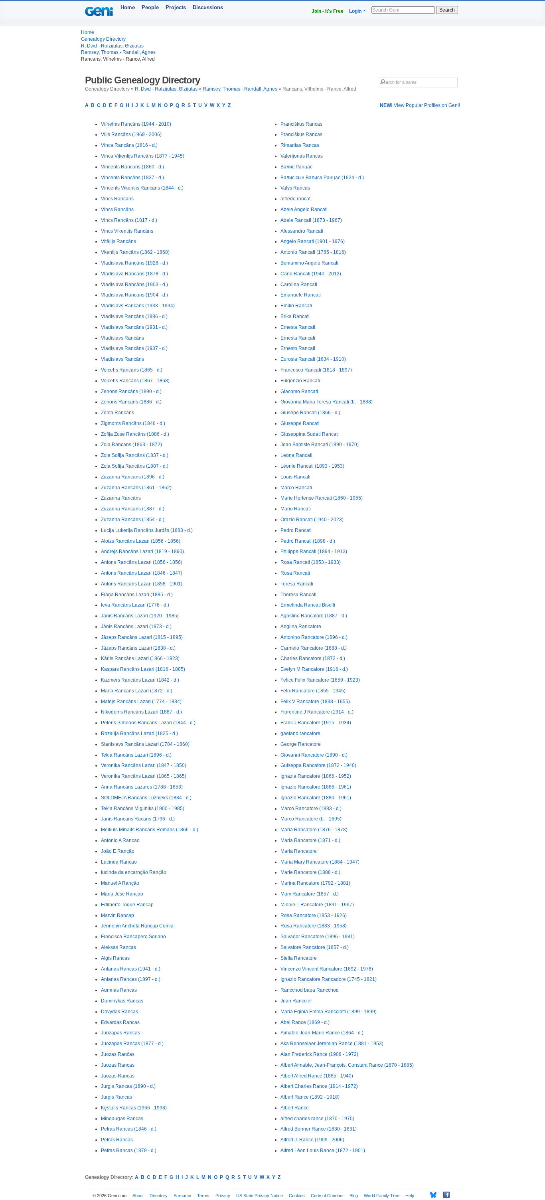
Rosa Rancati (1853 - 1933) (310, 562)
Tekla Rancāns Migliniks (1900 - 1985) (142, 808)
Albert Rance (294, 1108)
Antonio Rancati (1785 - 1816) (313, 252)
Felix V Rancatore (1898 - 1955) (315, 701)
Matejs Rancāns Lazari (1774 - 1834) (141, 701)
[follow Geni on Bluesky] (431, 1194)
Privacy (222, 1195)
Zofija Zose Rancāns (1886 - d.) (135, 434)
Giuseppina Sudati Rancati (309, 434)
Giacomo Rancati (299, 391)
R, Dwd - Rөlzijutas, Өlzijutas (112, 46)
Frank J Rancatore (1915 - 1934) (315, 723)
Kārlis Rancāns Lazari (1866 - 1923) (140, 658)
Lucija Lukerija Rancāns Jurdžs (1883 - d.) (147, 530)
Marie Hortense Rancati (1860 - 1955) (321, 498)
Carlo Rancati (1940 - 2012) (310, 274)
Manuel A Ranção (120, 883)
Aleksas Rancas (118, 947)
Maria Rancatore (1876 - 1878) (314, 829)
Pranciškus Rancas (301, 124)
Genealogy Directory (103, 39)
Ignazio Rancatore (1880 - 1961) (315, 798)
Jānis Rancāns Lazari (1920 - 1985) (140, 616)
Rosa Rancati (295, 573)
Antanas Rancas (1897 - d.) (130, 979)
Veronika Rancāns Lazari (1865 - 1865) (143, 776)
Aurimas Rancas (119, 990)
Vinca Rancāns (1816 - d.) (129, 145)
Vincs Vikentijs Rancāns (127, 231)
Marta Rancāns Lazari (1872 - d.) (136, 691)
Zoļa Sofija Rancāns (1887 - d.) (134, 466)
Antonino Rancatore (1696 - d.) (314, 637)
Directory (159, 1195)
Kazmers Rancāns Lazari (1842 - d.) (140, 680)
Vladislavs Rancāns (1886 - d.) (134, 316)
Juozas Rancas (117, 1065)
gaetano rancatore (300, 733)
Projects (176, 7)
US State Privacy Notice (259, 1195)
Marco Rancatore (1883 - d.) (311, 808)
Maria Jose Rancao (122, 894)
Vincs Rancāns (117, 209)
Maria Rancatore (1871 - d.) (310, 840)
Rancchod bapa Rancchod (309, 990)
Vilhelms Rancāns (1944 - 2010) (136, 124)
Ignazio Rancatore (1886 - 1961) (315, 787)
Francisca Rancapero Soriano (133, 936)
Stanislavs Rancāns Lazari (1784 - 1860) (145, 744)
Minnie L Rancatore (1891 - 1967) (317, 904)
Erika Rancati (295, 316)
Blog (354, 1195)
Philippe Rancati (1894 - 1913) (313, 551)
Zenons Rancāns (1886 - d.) (131, 402)
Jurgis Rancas (116, 1097)
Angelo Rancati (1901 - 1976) (312, 241)
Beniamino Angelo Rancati (309, 263)
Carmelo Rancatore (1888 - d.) (313, 648)
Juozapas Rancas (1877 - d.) (132, 1043)
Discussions (208, 7)
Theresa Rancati (298, 594)
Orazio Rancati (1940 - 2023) (312, 519)
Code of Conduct (327, 1195)
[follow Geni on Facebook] (444, 1194)
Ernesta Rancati (297, 327)
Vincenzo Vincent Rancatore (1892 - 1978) (326, 969)
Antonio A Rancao (120, 840)
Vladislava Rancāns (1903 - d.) (134, 284)
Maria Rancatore (298, 851)
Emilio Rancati (296, 305)
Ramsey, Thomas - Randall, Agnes (118, 52)
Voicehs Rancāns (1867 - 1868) (135, 381)
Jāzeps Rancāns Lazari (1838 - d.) (138, 648)
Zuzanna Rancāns (121, 498)
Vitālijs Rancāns (118, 241)
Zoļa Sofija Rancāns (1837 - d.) (134, 455)
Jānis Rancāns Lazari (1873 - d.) (136, 626)
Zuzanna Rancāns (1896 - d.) (132, 477)
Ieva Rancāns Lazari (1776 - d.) (135, 605)
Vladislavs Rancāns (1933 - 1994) (138, 305)
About (138, 1195)
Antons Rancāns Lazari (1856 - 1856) (141, 562)
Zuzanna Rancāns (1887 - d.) (132, 509)
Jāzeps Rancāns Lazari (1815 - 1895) (142, 637)
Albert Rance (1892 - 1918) (310, 1097)
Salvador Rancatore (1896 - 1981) (317, 936)
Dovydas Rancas (119, 1011)
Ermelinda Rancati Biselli (307, 605)
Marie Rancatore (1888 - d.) (310, 872)
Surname (182, 1195)
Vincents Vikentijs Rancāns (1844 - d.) (142, 188)
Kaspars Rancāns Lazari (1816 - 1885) (143, 669)
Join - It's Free (328, 11)
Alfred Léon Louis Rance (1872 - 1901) (322, 1150)
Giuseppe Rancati (300, 423)
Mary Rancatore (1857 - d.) (309, 894)
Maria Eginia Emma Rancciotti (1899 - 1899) (328, 1011)
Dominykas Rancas (122, 1001)
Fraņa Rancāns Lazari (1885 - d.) (137, 594)
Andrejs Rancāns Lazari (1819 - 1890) (142, 551)
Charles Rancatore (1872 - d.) (312, 658)
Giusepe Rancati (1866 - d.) (310, 412)
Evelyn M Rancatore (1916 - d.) (314, 669)
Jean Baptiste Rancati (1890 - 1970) (319, 444)
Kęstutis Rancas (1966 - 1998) (134, 1108)
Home (127, 7)
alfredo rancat (295, 199)
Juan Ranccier (296, 1001)
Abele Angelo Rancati (304, 209)
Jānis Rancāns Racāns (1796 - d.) (138, 819)
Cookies (297, 1195)
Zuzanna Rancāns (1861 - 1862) (136, 487)
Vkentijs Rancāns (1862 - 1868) (135, 252)
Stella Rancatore (298, 958)
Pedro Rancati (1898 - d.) (307, 541)
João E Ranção (117, 851)
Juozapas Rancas (120, 1033)
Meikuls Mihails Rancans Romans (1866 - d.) (149, 829)
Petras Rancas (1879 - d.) (128, 1150)
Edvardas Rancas (120, 1022)
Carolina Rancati (298, 284)
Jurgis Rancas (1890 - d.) (128, 1086)
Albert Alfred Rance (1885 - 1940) (316, 1076)
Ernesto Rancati (297, 348)
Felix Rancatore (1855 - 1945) (313, 691)
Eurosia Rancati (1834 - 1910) (313, 359)
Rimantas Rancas (299, 145)
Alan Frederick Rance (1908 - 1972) (319, 1054)
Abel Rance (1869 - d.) (305, 1022)
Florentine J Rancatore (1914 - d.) (316, 712)
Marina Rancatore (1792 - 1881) (315, 883)
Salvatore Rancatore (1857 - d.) (314, 947)
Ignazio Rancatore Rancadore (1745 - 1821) (328, 979)
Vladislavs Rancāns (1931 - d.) (134, 327)
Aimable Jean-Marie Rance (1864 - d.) (321, 1033)
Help (409, 1195)
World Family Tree (381, 1195)
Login (355, 11)
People (150, 7)
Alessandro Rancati (301, 231)
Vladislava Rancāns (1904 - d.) (134, 295)
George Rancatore (300, 744)
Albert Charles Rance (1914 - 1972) (319, 1086)
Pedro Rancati (296, 530)
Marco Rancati (296, 487)
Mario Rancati (295, 509)
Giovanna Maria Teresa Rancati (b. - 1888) (326, 402)
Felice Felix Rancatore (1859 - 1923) (320, 680)
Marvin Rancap (117, 915)
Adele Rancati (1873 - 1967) (311, 220)
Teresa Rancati (296, 584)
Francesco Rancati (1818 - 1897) (316, 370)
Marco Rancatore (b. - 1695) (311, 819)
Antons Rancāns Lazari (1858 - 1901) (141, 584)
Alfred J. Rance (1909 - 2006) (312, 1140)
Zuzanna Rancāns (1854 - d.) (132, 519)
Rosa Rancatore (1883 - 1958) (313, 926)
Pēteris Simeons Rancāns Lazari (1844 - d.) (148, 723)
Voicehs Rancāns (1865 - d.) (131, 370)
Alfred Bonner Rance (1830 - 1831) (318, 1129)
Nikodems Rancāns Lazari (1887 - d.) (141, 712)
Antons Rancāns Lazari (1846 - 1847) (141, 573)
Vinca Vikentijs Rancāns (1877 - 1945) (142, 156)
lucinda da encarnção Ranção (133, 872)
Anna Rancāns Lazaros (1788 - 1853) (142, 787)
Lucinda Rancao (119, 862)
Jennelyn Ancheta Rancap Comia (137, 926)
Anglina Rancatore (300, 626)
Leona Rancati (296, 455)
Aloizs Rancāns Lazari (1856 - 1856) (140, 541)
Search (447, 10)
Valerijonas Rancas (301, 156)
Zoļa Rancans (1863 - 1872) (131, 444)
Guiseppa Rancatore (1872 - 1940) (318, 765)
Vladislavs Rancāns (122, 338)
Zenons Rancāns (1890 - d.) (131, 391)
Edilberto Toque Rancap (127, 904)
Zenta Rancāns (117, 412)
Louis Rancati (295, 477)
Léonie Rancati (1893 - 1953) (312, 466)
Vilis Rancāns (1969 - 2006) (131, 134)
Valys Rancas (295, 188)
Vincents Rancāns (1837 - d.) (132, 177)
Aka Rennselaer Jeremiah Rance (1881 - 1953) (331, 1043)
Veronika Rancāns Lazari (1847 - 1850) (143, 765)
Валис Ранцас (296, 167)
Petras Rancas (117, 1140)
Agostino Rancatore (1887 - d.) (313, 616)
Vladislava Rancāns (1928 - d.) (134, 263)
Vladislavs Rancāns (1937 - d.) (134, 348)
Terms (203, 1195)
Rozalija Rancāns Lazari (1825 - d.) (139, 733)
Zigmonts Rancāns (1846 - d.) (133, 423)
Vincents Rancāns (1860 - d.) (132, 167)
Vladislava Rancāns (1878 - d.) (134, 274)
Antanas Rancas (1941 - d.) (130, 969)
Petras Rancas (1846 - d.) (128, 1129)
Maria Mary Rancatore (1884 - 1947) (319, 862)
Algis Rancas (115, 958)
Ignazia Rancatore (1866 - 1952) (315, 776)
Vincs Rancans (117, 199)
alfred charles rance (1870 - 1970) (317, 1118)
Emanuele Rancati (300, 295)
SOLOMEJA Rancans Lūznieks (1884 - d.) (146, 798)
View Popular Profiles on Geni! (420, 105)
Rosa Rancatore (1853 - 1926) (313, 915)
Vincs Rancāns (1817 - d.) (129, 220)
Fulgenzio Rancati (300, 381)
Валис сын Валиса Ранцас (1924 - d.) (322, 177)
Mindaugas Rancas (122, 1118)
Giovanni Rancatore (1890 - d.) (314, 755)
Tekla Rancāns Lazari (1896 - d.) (136, 755)
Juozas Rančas (117, 1054)
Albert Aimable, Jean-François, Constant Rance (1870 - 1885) (347, 1065)
